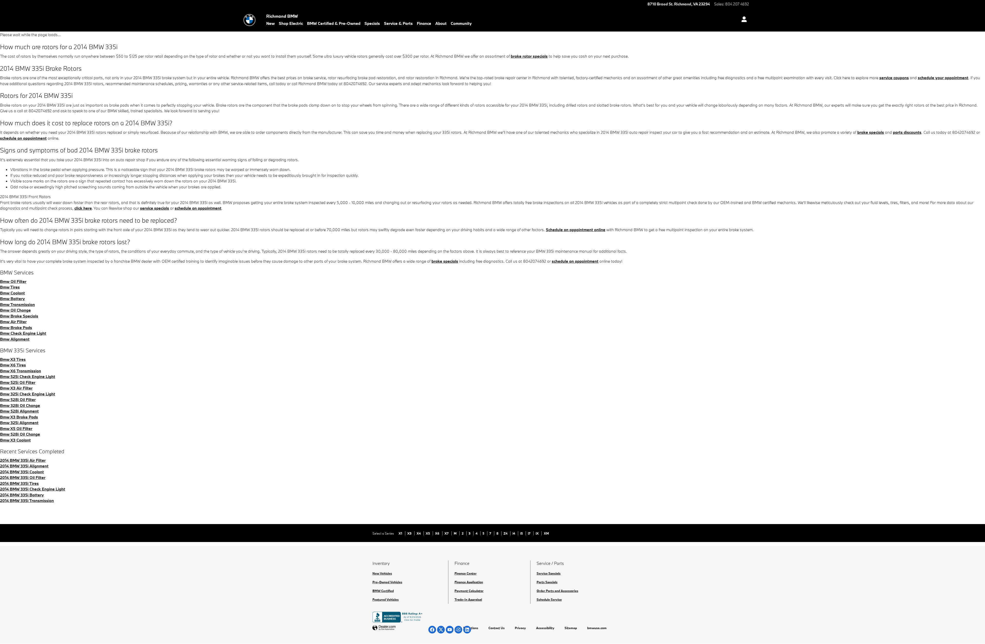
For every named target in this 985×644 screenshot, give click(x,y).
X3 (409, 533)
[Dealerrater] (458, 629)
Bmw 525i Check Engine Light (27, 376)
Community (461, 23)
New (270, 23)
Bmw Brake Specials (19, 316)
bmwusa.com (597, 628)
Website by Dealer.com (396, 628)
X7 (447, 533)
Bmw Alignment (14, 339)
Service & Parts (398, 23)
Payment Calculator (469, 591)
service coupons (894, 77)
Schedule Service (549, 599)
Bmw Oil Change (15, 310)
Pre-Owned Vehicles (387, 582)
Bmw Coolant (12, 292)
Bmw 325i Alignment (19, 422)
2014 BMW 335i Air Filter (23, 460)
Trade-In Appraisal (468, 599)
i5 (522, 533)
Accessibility (545, 628)
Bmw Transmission (17, 304)
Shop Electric (291, 23)
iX (537, 533)
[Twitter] (441, 629)
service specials (154, 208)
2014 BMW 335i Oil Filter (22, 477)
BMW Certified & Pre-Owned (333, 23)
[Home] (249, 20)
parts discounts (907, 132)
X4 (419, 533)
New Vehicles (382, 573)
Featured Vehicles (385, 599)
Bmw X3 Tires (13, 359)
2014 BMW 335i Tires (19, 483)
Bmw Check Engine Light (23, 333)
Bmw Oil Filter (13, 281)
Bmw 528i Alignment (19, 411)
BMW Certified (383, 591)
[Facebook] (432, 629)
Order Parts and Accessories (557, 591)
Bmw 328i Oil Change (20, 405)
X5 (428, 533)
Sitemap (571, 628)
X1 (401, 533)
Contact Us (496, 628)
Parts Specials (547, 582)
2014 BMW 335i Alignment (24, 465)
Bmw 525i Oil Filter (17, 382)
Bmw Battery (12, 298)
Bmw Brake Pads (16, 327)
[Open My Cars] (742, 20)
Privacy (520, 628)
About (441, 23)
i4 (514, 533)
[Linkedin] (467, 629)
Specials (372, 23)
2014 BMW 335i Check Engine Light (32, 489)
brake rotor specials (529, 56)
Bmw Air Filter (13, 321)
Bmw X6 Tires (13, 364)
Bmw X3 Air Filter (16, 388)
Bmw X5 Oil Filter (16, 428)
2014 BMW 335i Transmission (27, 500)
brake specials (870, 132)
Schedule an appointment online (575, 229)
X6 (437, 533)
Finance (424, 23)
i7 (529, 533)
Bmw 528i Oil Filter (18, 399)
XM (546, 533)
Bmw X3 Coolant (15, 440)
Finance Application (469, 582)
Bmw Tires (10, 287)
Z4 (506, 533)
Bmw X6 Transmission (20, 370)
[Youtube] (450, 629)
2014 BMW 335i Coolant (22, 471)
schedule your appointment (943, 77)
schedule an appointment (23, 138)
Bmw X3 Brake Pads (19, 417)
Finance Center (466, 573)
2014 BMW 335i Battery (22, 494)
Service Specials (548, 573)
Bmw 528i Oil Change (20, 434)
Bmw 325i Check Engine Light (27, 393)
